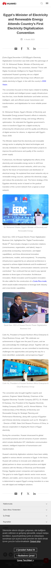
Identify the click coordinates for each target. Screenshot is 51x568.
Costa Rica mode (40, 281)
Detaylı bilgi (35, 541)
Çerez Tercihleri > (25, 560)
